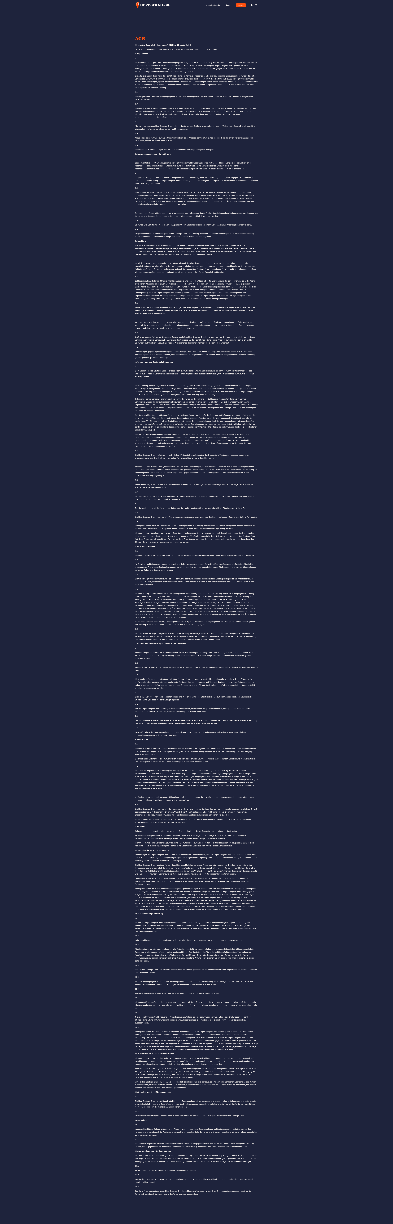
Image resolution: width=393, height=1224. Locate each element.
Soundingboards (213, 5)
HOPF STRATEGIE (155, 5)
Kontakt (241, 5)
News (228, 5)
